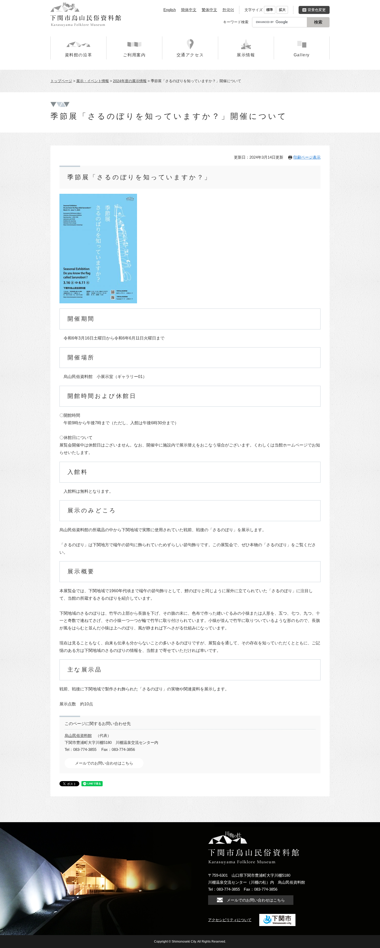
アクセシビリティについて (230, 920)
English (169, 9)
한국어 (228, 9)
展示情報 (246, 55)
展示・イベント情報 (92, 81)
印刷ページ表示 (307, 157)
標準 (269, 10)
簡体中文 (188, 9)
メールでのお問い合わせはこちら (104, 763)
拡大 (282, 10)
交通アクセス (190, 55)
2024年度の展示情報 (130, 81)
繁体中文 (209, 9)
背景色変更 (317, 10)
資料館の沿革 (78, 55)
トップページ (61, 81)
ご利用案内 (134, 55)
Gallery (302, 55)
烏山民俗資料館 (78, 735)
